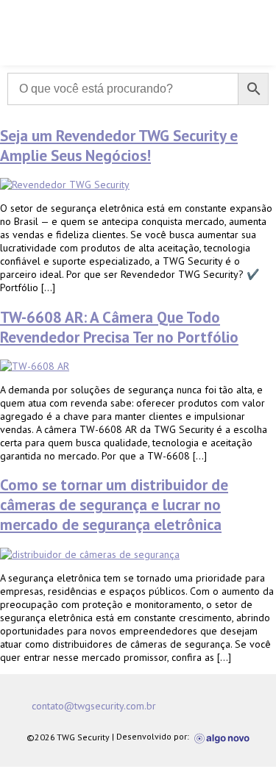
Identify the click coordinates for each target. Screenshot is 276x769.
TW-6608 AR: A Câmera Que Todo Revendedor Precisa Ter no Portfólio (119, 327)
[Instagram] (200, 705)
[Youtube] (229, 705)
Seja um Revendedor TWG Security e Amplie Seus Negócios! (119, 145)
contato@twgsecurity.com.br (94, 705)
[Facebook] (170, 705)
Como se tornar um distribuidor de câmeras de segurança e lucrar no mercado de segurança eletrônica (114, 504)
